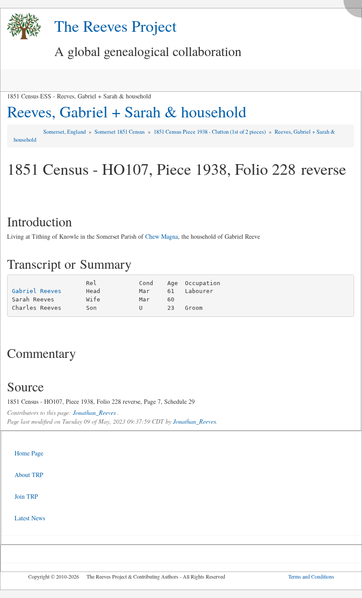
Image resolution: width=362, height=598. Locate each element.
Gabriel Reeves (36, 291)
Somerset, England (65, 131)
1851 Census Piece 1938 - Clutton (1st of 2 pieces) (210, 131)
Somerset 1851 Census (120, 131)
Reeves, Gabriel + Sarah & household (126, 111)
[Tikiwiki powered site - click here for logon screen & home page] (20, 26)
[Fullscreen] (355, 6)
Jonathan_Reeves (94, 412)
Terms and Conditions (311, 576)
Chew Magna (161, 236)
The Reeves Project (115, 25)
